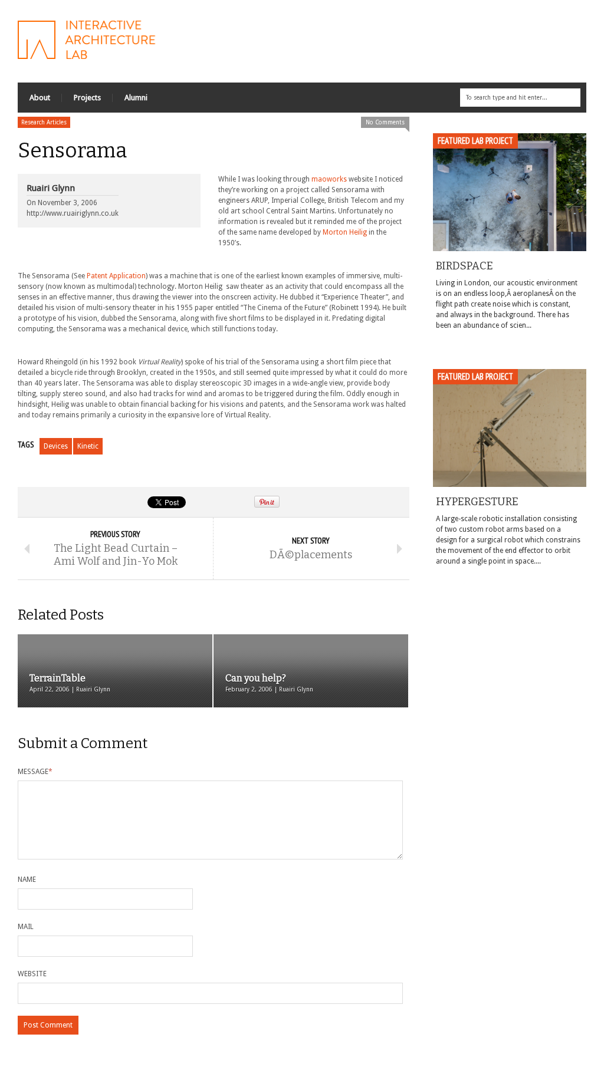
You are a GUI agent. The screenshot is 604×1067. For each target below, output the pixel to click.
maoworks (329, 179)
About (39, 97)
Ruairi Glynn (51, 188)
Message (35, 772)
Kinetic (88, 446)
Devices (56, 446)
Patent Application (116, 276)
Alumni (135, 97)
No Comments (385, 122)
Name (27, 879)
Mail (26, 927)
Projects (87, 97)
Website (32, 974)
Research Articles (44, 122)
